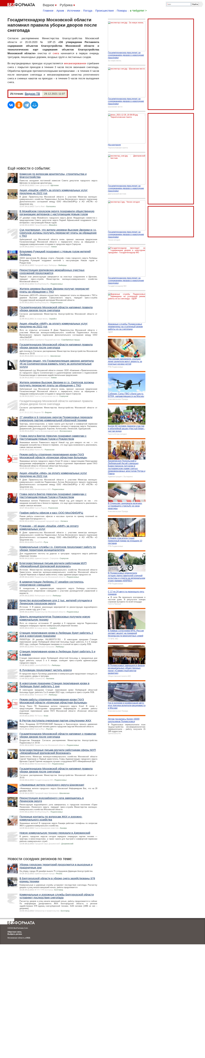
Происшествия (104, 10)
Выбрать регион (15, 934)
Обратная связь (15, 932)
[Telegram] (26, 105)
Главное (48, 10)
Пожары (122, 10)
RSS (28, 938)
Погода (87, 10)
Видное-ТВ (32, 93)
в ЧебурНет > (138, 10)
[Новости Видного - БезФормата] (18, 4)
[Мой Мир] (34, 105)
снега (56, 53)
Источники (73, 10)
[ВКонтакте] (11, 105)
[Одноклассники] (19, 105)
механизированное (75, 63)
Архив (60, 10)
